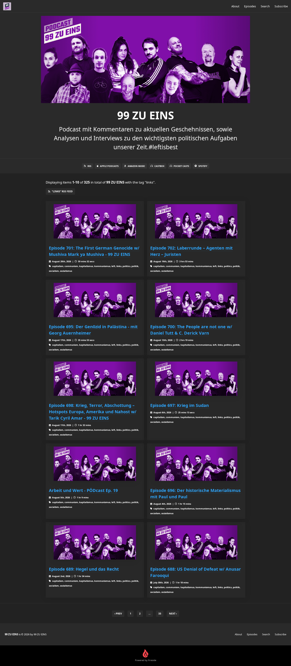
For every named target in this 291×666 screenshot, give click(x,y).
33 (159, 613)
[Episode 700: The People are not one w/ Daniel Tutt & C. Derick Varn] (196, 300)
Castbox (159, 166)
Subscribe (281, 6)
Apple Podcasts (109, 166)
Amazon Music (136, 166)
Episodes (250, 6)
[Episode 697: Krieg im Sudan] (196, 379)
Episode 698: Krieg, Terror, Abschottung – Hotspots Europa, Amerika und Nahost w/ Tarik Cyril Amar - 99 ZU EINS (92, 411)
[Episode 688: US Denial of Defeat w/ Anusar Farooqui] (196, 542)
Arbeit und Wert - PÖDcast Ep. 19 (83, 490)
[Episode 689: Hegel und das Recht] (95, 542)
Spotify (202, 166)
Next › (173, 613)
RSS (89, 166)
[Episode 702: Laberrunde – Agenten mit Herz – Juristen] (196, 221)
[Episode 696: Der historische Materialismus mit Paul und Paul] (196, 464)
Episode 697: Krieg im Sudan (179, 405)
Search (265, 6)
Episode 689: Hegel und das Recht (84, 569)
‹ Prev (118, 613)
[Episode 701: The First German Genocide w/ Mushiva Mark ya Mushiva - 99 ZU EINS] (95, 221)
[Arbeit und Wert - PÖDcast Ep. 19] (95, 464)
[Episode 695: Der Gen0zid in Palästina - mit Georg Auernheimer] (95, 300)
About (235, 6)
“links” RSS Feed (62, 191)
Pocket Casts (181, 166)
